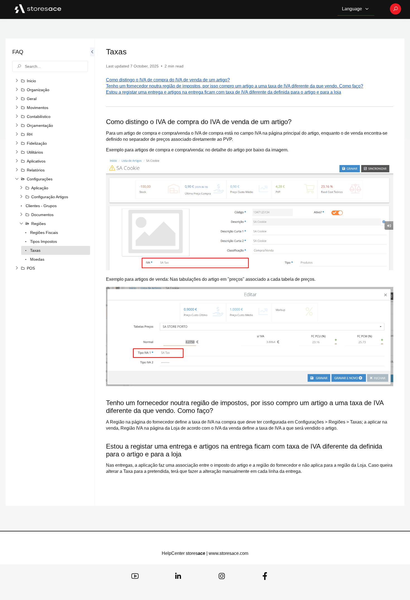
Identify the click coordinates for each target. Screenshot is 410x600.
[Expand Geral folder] (16, 98)
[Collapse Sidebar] (92, 272)
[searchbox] (50, 66)
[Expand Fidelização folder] (16, 143)
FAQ (17, 52)
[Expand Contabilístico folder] (16, 116)
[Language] (367, 9)
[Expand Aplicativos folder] (16, 161)
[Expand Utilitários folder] (16, 152)
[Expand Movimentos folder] (16, 107)
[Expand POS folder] (16, 268)
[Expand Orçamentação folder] (16, 125)
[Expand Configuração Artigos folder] (21, 196)
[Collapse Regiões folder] (21, 223)
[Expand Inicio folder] (16, 80)
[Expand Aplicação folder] (21, 187)
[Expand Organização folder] (16, 89)
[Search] (395, 8)
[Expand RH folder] (16, 134)
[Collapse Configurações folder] (16, 179)
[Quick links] (37, 8)
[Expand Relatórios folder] (16, 170)
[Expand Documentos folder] (21, 214)
